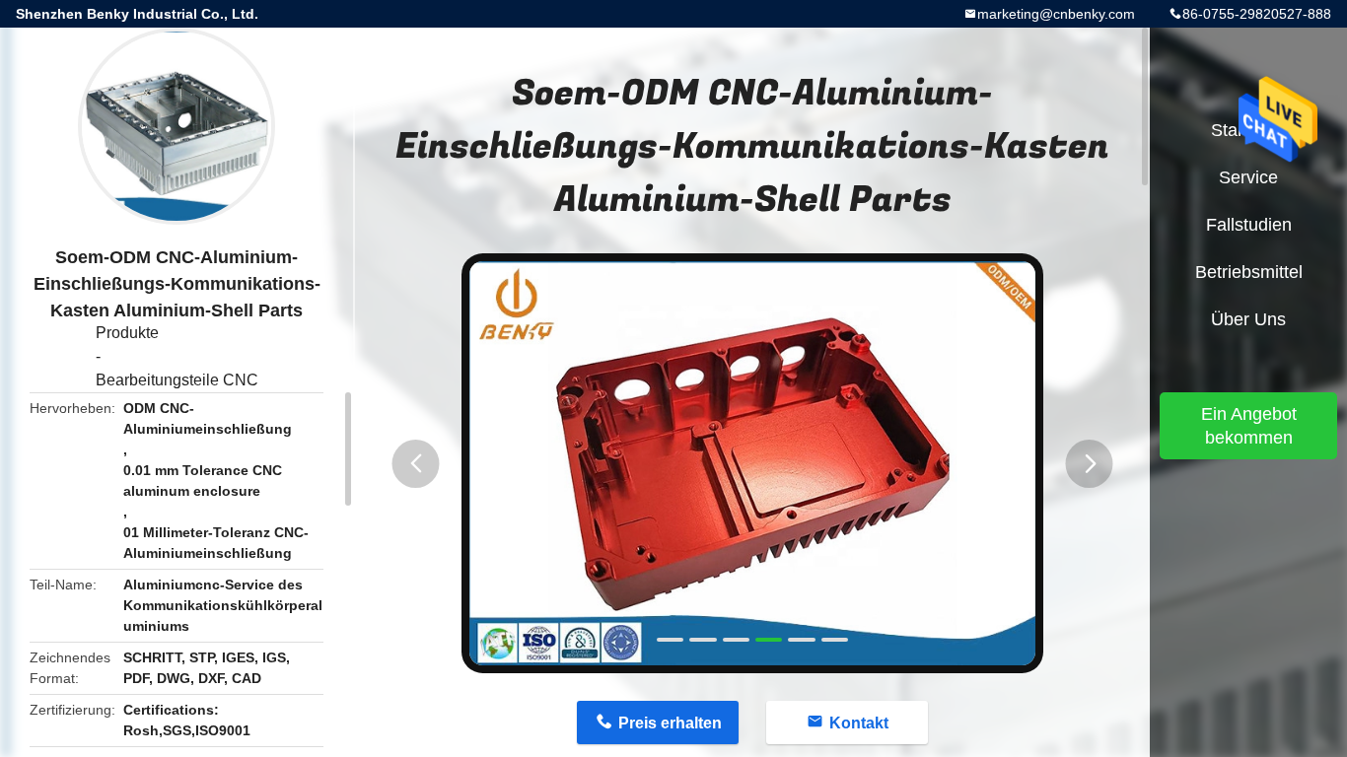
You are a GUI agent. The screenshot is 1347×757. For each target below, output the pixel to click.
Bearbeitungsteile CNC (177, 380)
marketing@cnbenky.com (1056, 14)
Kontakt (858, 723)
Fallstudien (1249, 225)
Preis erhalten (670, 723)
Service (1248, 177)
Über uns (1248, 319)
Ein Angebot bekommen (1249, 425)
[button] (416, 464)
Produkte (127, 332)
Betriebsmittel (1249, 272)
